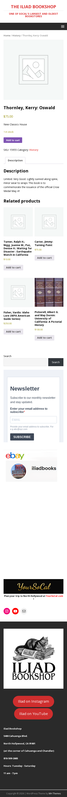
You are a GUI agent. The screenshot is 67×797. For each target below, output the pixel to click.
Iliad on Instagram (33, 701)
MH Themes (55, 793)
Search (7, 356)
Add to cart (13, 140)
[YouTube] (15, 611)
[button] (62, 26)
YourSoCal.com (54, 596)
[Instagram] (7, 611)
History (16, 35)
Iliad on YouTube (33, 713)
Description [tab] (15, 160)
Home (7, 35)
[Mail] (24, 611)
